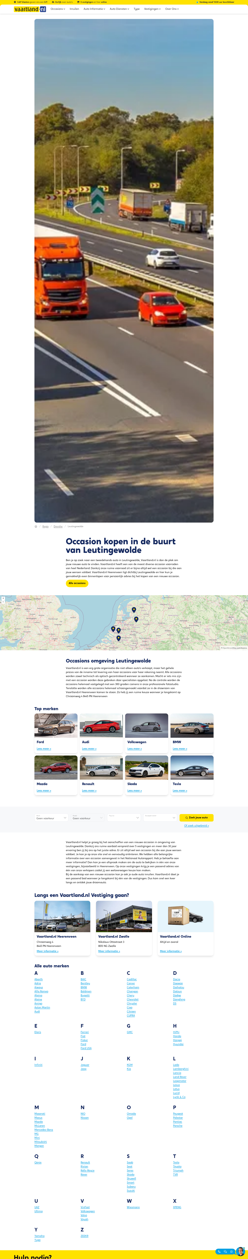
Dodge (177, 995)
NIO (83, 1114)
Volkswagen (88, 1211)
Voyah (84, 1219)
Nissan (85, 1118)
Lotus (176, 1089)
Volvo (84, 1215)
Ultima (38, 1211)
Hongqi (177, 1040)
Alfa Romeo (41, 991)
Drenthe (58, 526)
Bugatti (85, 995)
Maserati (39, 1114)
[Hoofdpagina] (35, 526)
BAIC (83, 979)
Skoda (130, 1174)
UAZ (36, 1207)
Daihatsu (178, 987)
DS (174, 1003)
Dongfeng (179, 999)
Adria (37, 983)
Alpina (38, 995)
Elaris (37, 1032)
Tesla (176, 1162)
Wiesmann (133, 1207)
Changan (132, 991)
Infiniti (38, 1065)
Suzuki (131, 1191)
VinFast (85, 1207)
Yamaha (39, 1236)
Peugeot (178, 1114)
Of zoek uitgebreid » (196, 826)
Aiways (38, 987)
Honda (177, 1036)
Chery (130, 995)
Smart (130, 1182)
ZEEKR (84, 1236)
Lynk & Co (179, 1097)
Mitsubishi (40, 1142)
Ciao (129, 1007)
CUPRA (131, 1015)
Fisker (84, 1040)
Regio (45, 526)
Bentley (85, 983)
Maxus (38, 1118)
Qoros (37, 1162)
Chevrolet (132, 999)
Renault (85, 1162)
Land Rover (179, 1077)
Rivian (84, 1166)
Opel (130, 1118)
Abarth (38, 979)
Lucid (176, 1093)
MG (36, 1134)
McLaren (39, 1126)
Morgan (39, 1146)
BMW (84, 987)
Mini (37, 1138)
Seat (129, 1166)
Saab (130, 1162)
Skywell (131, 1178)
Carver (131, 983)
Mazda (38, 1122)
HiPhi (176, 1032)
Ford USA (86, 1048)
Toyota (177, 1166)
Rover (84, 1174)
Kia (129, 1069)
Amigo (38, 1003)
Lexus (176, 1085)
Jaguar (85, 1065)
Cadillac (132, 979)
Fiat (83, 1036)
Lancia (177, 1073)
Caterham (133, 987)
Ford (83, 1044)
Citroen (131, 1011)
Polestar (178, 1118)
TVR (175, 1174)
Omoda (131, 1114)
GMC (130, 1032)
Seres (130, 1170)
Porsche (177, 1126)
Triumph (178, 1170)
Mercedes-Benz (43, 1130)
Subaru (131, 1187)
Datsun (177, 991)
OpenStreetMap (229, 648)
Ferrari (85, 1032)
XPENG (177, 1207)
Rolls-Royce (87, 1170)
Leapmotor (179, 1081)
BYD (83, 999)
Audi (37, 1011)
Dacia (176, 979)
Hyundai (178, 1044)
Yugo (37, 1240)
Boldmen (86, 991)
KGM (130, 1065)
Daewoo (178, 983)
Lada (176, 1065)
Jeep (83, 1069)
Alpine (38, 999)
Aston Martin (42, 1007)
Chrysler (132, 1003)
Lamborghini (181, 1069)
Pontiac (177, 1122)
